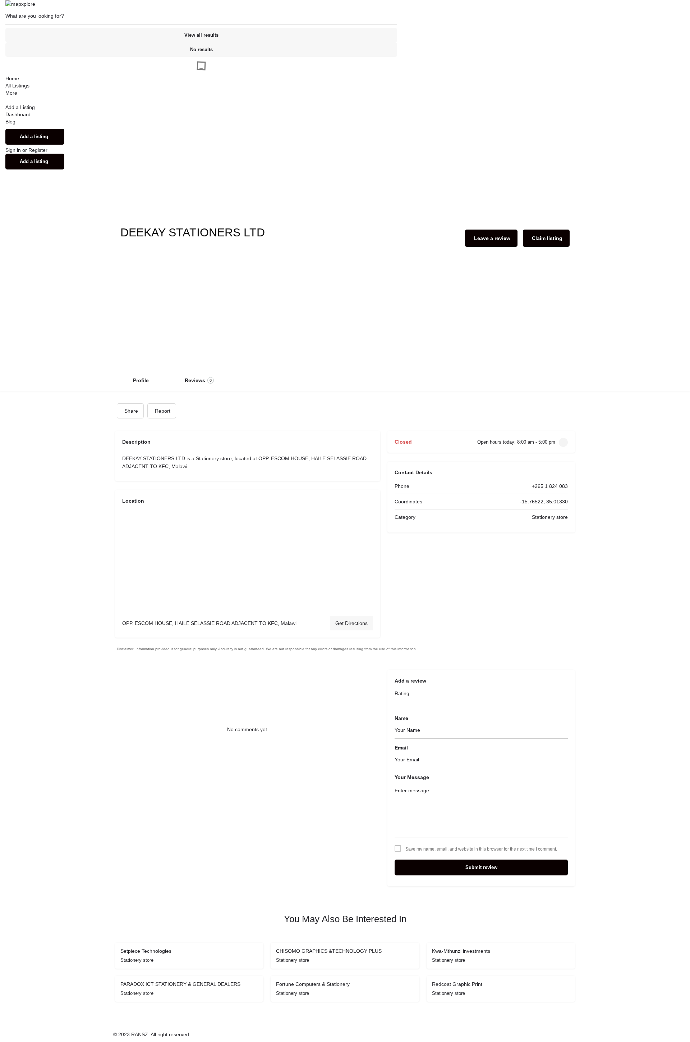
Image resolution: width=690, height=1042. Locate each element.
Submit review (481, 867)
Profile (141, 380)
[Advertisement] (345, 315)
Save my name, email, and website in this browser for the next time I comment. (481, 849)
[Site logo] (20, 3)
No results (201, 49)
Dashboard (18, 114)
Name (401, 718)
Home (12, 78)
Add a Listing (20, 107)
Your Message (412, 777)
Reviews (198, 380)
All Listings (17, 86)
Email (401, 748)
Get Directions (351, 623)
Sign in (13, 150)
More (11, 93)
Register (37, 150)
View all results (201, 35)
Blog (10, 121)
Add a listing (34, 136)
